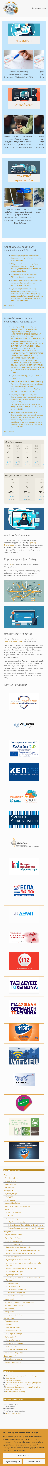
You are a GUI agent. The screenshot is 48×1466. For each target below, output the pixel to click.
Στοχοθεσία (9, 1312)
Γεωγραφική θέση (13, 1327)
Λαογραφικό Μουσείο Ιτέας (16, 1349)
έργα (11, 564)
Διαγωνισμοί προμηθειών (16, 1289)
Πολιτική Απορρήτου (13, 1380)
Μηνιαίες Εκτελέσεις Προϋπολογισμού (19, 1302)
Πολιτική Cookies (18, 1450)
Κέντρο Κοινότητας (13, 1219)
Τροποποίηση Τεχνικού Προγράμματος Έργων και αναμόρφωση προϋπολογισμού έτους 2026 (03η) (26, 257)
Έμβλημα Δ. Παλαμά (14, 1333)
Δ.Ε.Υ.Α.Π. (10, 1215)
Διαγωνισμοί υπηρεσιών (15, 1293)
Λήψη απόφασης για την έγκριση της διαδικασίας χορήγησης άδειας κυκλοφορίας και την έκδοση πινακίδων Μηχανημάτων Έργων (26, 267)
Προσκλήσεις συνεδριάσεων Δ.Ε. (18, 1260)
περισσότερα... (9, 305)
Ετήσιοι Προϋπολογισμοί (14, 1305)
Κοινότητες (9, 1209)
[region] (24, 1447)
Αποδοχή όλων (24, 1455)
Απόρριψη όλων (34, 1461)
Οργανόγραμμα (11, 1194)
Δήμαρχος (9, 1197)
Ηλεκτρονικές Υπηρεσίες (13, 1353)
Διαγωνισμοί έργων (13, 1286)
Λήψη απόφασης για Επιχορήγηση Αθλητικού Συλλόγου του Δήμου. (23, 275)
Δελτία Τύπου (10, 1184)
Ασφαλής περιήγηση (13, 1389)
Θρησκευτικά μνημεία (14, 1343)
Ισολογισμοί (9, 1308)
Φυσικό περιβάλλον (13, 1330)
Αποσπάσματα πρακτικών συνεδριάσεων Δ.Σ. (23, 1250)
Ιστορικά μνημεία (13, 1340)
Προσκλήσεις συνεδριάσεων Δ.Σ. (18, 1247)
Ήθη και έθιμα (11, 1346)
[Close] (45, 1431)
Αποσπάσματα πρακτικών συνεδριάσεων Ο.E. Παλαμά (23, 1279)
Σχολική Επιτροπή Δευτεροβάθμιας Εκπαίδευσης (26, 1228)
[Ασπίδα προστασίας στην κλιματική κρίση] (24, 701)
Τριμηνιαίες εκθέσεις (13, 1315)
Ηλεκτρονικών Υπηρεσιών (13, 641)
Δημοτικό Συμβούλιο (12, 1203)
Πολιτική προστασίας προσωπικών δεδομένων (23, 1376)
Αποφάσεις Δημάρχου (13, 1241)
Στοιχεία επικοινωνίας (13, 1359)
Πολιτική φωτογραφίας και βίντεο (18, 1385)
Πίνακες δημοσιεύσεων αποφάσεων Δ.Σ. (21, 1253)
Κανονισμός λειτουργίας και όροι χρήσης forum (23, 1382)
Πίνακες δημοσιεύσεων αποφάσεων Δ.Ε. (21, 1268)
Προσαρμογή (11, 1461)
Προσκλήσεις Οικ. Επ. (14, 1275)
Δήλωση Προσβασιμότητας (15, 1391)
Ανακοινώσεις (10, 1181)
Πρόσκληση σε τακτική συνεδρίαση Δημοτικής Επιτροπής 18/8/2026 (37, 74)
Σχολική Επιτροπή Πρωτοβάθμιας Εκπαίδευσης (25, 1225)
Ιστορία (9, 1324)
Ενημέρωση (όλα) (11, 1178)
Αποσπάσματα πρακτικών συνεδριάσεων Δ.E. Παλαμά (23, 1264)
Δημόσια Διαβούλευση (13, 1234)
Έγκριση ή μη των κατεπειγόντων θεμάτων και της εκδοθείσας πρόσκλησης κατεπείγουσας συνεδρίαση (27, 282)
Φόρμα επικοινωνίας (13, 1362)
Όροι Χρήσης (10, 1378)
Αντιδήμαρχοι (10, 1200)
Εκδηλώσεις (9, 1187)
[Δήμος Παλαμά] (10, 8)
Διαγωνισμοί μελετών (14, 1296)
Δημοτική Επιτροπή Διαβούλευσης (17, 1206)
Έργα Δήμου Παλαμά (13, 1238)
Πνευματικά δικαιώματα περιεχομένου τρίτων (23, 1387)
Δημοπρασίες (10, 1299)
